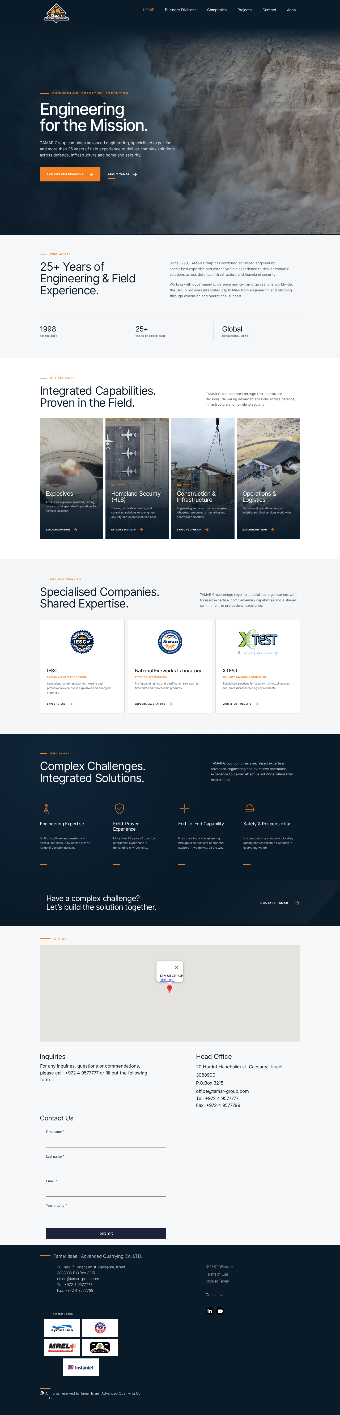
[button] (217, 9)
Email (51, 1181)
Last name (55, 1156)
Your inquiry (56, 1205)
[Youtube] (220, 1311)
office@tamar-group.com (222, 1091)
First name (55, 1131)
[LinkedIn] (210, 1311)
